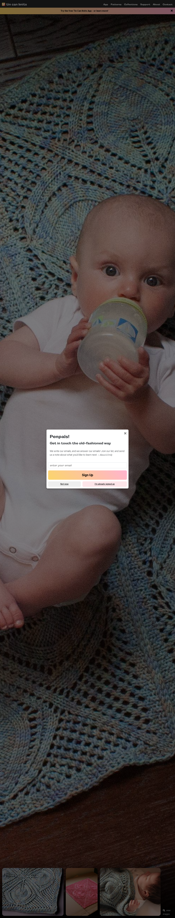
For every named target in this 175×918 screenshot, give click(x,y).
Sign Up (87, 475)
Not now (64, 484)
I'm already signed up (105, 484)
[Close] (125, 433)
